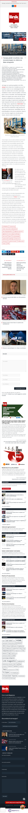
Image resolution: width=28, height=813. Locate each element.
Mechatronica (5, 77)
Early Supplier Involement (19, 69)
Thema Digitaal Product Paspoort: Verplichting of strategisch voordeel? (16, 521)
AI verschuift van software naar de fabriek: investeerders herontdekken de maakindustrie (15, 631)
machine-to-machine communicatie (9, 76)
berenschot (11, 643)
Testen (3, 243)
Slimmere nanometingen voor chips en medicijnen (14, 348)
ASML (19, 640)
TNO (5, 669)
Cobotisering (12, 226)
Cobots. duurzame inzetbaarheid (9, 229)
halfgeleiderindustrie (8, 650)
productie (5, 666)
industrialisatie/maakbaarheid (12, 73)
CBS (4, 646)
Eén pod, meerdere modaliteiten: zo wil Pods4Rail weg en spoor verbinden (14, 541)
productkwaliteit (16, 236)
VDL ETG (7, 678)
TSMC (17, 669)
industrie (5, 653)
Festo (20, 648)
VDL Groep (12, 678)
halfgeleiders (17, 650)
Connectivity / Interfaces (14, 67)
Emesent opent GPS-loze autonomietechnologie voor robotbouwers (16, 537)
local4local (8, 75)
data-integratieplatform (7, 231)
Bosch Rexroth (18, 643)
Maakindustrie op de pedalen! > (19, 479)
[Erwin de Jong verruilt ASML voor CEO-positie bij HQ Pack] (14, 288)
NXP (15, 664)
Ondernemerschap (10, 79)
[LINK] (14, 19)
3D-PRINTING (5, 226)
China (8, 646)
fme (24, 648)
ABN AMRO (9, 641)
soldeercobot (21, 241)
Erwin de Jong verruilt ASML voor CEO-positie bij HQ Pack (16, 735)
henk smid (4, 236)
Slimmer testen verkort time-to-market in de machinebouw (15, 513)
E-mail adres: (5, 722)
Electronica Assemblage (7, 70)
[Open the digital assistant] (22, 807)
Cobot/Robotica (5, 67)
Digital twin (8, 68)
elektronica (8, 648)
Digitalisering (21, 646)
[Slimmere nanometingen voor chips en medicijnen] (14, 338)
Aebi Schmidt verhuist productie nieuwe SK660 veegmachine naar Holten (6, 265)
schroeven (4, 241)
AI (14, 640)
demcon (14, 646)
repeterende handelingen (8, 238)
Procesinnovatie (17, 79)
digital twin (4, 234)
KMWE (14, 655)
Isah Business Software (7, 655)
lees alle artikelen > (6, 506)
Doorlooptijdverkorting (7, 69)
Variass (3, 87)
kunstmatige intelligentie (8, 658)
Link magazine (7, 180)
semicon (10, 666)
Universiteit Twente (10, 676)
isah (16, 653)
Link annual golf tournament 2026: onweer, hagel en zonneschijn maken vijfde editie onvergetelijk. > (15, 442)
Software (21, 666)
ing (9, 653)
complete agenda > (6, 524)
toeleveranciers (11, 669)
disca (4, 648)
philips (19, 664)
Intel (13, 653)
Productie (4, 80)
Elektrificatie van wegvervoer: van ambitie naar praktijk (15, 517)
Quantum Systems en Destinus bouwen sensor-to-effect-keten (16, 565)
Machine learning (21, 75)
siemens (16, 666)
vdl (3, 678)
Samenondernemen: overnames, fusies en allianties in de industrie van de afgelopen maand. (15, 569)
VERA (8, 243)
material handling (21, 76)
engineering (15, 648)
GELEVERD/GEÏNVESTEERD (7, 72)
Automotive (5, 643)
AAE (3, 641)
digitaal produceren (18, 231)
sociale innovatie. (12, 241)
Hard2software (15, 72)
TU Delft (6, 673)
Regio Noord (16, 80)
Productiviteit (10, 80)
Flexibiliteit (15, 70)
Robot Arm (17, 238)
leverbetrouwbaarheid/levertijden (9, 74)
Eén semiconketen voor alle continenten (14, 627)
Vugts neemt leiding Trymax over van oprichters (17, 749)
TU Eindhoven (14, 673)
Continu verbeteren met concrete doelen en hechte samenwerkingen (14, 495)
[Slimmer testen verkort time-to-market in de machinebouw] (14, 313)
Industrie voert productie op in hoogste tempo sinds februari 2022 (15, 545)
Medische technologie (13, 77)
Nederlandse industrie (7, 664)
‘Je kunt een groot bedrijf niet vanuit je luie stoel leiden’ (16, 503)
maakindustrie (14, 75)
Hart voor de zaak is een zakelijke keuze (14, 499)
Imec (23, 650)
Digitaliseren (14, 68)
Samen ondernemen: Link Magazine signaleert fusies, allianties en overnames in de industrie (15, 561)
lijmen (10, 236)
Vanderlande (21, 676)
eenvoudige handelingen (14, 234)
